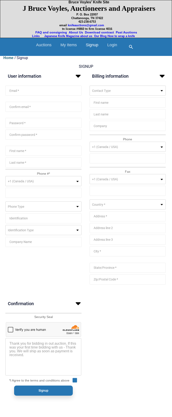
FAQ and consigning (50, 32)
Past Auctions (127, 32)
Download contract (99, 32)
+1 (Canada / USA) (21, 181)
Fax (127, 171)
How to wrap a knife (122, 36)
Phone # (43, 173)
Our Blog (100, 36)
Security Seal (43, 317)
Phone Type (16, 206)
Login (112, 45)
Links (36, 36)
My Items (68, 45)
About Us (76, 32)
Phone (127, 139)
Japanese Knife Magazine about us (67, 36)
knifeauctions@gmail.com (86, 25)
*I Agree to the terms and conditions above (39, 380)
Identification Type (21, 230)
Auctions (44, 45)
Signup (92, 45)
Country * (98, 204)
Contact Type (101, 91)
